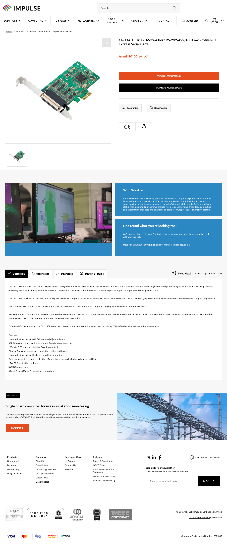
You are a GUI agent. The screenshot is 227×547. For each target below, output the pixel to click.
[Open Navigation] (223, 8)
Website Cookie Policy (104, 480)
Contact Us (70, 465)
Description (132, 108)
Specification (161, 108)
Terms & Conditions (103, 461)
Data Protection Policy (104, 476)
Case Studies (42, 481)
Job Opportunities (45, 473)
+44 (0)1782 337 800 (138, 244)
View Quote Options (169, 76)
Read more (17, 427)
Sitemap (68, 469)
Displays (61, 20)
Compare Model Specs (169, 87)
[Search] (174, 8)
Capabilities (42, 465)
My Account (70, 461)
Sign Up (208, 481)
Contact (165, 20)
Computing (35, 20)
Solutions (10, 20)
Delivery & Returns (94, 273)
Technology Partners (46, 469)
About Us (137, 20)
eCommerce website (199, 517)
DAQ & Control (111, 21)
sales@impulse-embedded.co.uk (173, 244)
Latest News (42, 477)
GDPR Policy (99, 465)
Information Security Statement (103, 471)
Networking (86, 20)
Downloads (67, 273)
